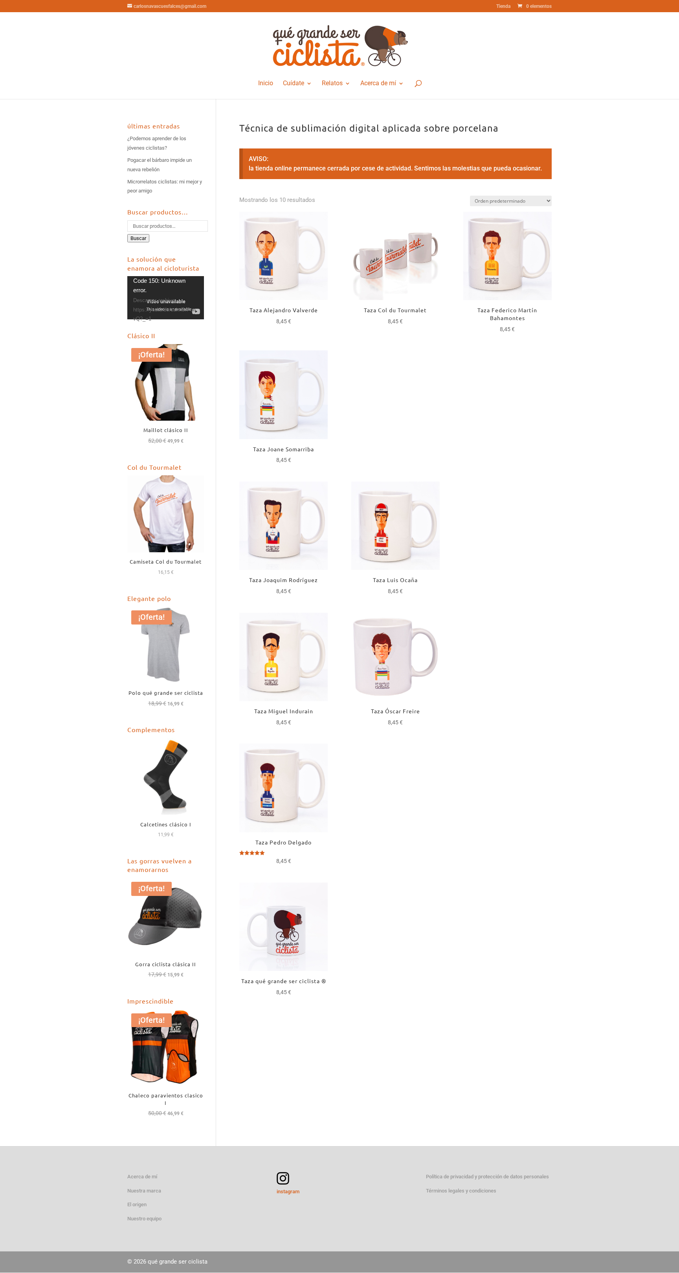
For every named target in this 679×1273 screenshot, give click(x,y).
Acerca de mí (378, 83)
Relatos (332, 83)
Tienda (503, 6)
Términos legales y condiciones (461, 1191)
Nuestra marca (144, 1191)
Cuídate (293, 83)
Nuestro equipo (144, 1219)
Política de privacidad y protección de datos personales (487, 1177)
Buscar (138, 238)
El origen (137, 1204)
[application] (165, 297)
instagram (288, 1191)
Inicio (265, 83)
